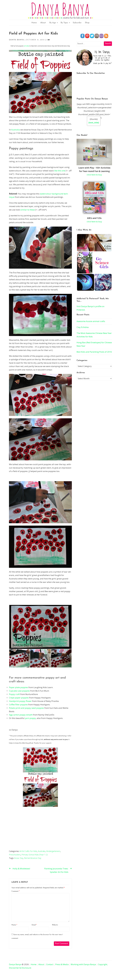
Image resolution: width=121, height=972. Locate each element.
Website (55, 925)
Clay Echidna (83, 327)
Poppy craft (14, 694)
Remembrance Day (32, 858)
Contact (49, 964)
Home (34, 23)
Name (14, 925)
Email (34, 925)
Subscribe (77, 23)
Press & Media (62, 964)
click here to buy (94, 174)
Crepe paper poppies (19, 697)
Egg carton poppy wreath (21, 714)
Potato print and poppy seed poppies (26, 708)
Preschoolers (15, 854)
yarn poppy (30, 718)
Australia (15, 129)
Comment (15, 891)
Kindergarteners (53, 851)
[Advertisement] (40, 831)
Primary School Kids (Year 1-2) (35, 854)
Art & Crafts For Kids (28, 851)
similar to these (27, 209)
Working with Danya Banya (83, 964)
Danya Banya (15, 964)
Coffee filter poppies (18, 704)
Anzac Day (18, 858)
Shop (87, 23)
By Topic (64, 23)
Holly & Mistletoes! (21, 868)
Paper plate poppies (18, 687)
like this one (60, 170)
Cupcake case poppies (19, 690)
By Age (52, 23)
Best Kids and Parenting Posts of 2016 (94, 351)
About (43, 23)
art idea (26, 46)
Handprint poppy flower (20, 701)
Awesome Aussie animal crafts (91, 321)
